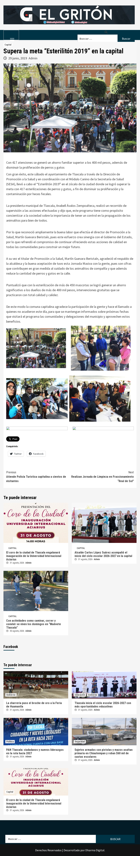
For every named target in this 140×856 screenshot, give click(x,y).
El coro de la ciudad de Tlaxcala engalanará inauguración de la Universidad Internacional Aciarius (33, 556)
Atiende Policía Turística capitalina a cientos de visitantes (36, 477)
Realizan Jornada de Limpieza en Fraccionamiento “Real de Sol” (102, 477)
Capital (8, 44)
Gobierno (10, 695)
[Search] (106, 32)
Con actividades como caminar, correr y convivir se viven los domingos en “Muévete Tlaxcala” (33, 624)
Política (10, 741)
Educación (80, 695)
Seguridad (80, 741)
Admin (33, 58)
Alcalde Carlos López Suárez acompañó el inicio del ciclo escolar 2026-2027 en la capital (103, 554)
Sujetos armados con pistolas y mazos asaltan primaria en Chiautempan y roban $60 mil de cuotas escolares (104, 753)
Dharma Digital (94, 850)
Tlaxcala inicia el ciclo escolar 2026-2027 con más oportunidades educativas (103, 704)
